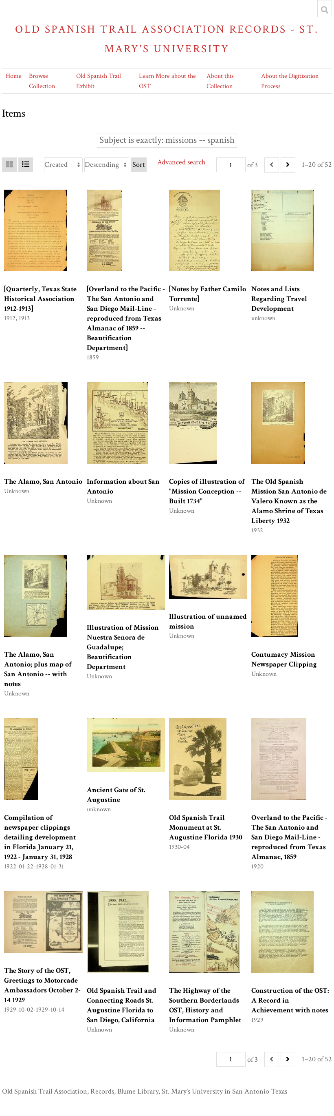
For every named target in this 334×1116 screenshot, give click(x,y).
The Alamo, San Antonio (43, 481)
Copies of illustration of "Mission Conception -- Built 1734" (207, 491)
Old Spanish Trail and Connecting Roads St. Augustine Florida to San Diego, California (121, 1005)
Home (14, 76)
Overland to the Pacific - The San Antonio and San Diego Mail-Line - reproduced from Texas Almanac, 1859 (289, 837)
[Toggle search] (324, 9)
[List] (25, 164)
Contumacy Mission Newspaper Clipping (284, 659)
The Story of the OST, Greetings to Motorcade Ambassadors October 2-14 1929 (42, 985)
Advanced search (181, 162)
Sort (138, 164)
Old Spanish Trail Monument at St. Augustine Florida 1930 (205, 827)
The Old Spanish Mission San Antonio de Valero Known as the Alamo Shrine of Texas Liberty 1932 (289, 501)
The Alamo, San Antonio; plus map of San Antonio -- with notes (38, 669)
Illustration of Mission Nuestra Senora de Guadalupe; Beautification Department (123, 647)
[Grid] (9, 164)
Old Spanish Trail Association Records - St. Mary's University (167, 39)
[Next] (288, 165)
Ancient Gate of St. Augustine (116, 794)
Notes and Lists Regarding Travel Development (279, 298)
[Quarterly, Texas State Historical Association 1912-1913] (40, 298)
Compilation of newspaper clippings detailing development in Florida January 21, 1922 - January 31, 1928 (40, 837)
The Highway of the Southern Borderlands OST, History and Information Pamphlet (205, 1005)
